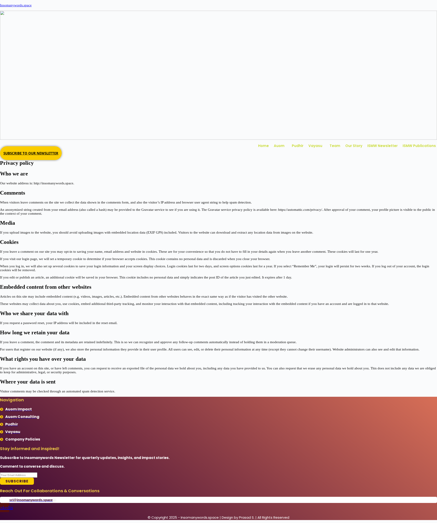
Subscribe (16, 481)
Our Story (353, 145)
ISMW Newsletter (382, 145)
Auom (279, 145)
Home (263, 145)
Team (335, 145)
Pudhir (297, 145)
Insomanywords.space (16, 5)
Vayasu (315, 145)
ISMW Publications (419, 145)
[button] (280, 146)
